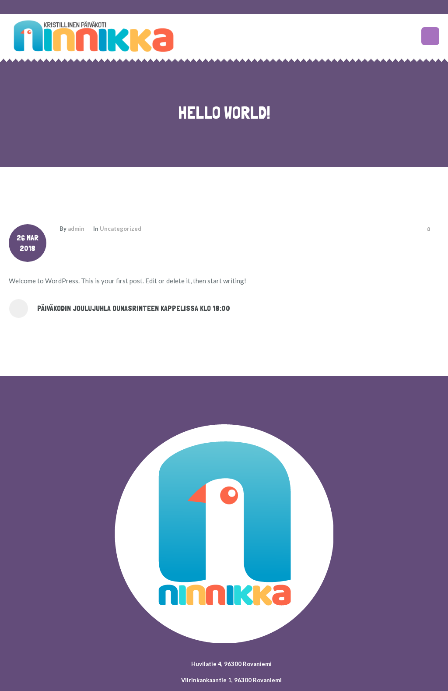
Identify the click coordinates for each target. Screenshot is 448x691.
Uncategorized (120, 228)
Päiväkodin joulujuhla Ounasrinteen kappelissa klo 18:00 (133, 308)
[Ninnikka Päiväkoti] (224, 533)
